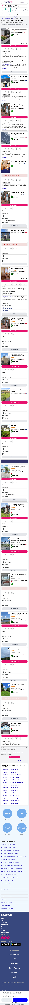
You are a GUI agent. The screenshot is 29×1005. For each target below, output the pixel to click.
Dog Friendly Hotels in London (11, 795)
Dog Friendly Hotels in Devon (10, 772)
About (2, 918)
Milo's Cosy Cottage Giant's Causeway (19, 77)
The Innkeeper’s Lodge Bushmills (17, 134)
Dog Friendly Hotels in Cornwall (11, 785)
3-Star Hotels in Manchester (8, 844)
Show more (14, 71)
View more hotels (14, 756)
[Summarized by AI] (10, 62)
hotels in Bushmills (16, 761)
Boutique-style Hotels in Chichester (9, 874)
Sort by (16, 14)
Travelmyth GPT (5, 932)
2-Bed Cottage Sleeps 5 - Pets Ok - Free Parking (18, 505)
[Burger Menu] (2, 2)
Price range (7, 14)
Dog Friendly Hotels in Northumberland (13, 782)
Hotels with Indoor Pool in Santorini (10, 862)
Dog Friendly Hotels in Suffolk (10, 803)
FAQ (2, 928)
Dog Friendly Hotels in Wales (10, 787)
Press (2, 920)
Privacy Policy (13, 1004)
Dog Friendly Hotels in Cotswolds (11, 780)
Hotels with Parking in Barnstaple (9, 881)
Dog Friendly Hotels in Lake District (12, 774)
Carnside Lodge (15, 649)
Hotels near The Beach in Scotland (9, 853)
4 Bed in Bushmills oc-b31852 (17, 390)
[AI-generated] (9, 55)
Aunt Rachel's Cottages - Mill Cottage (18, 105)
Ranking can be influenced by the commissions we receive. (14, 24)
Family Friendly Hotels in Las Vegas (9, 877)
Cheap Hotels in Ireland (7, 908)
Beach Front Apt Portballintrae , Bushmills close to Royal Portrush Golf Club (19, 539)
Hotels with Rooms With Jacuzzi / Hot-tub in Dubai (13, 856)
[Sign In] (26, 2)
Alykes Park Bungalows (6, 902)
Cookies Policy (7, 1004)
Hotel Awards (4, 924)
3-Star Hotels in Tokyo (6, 896)
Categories (4, 922)
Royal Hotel (3, 899)
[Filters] (2, 14)
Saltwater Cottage (16, 723)
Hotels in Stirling (5, 890)
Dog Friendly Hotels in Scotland (11, 777)
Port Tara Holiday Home (18, 467)
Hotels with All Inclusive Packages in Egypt (11, 865)
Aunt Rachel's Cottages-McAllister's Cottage (18, 319)
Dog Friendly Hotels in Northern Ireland (13, 793)
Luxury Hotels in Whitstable (8, 887)
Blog (2, 926)
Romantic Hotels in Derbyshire (8, 859)
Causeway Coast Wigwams (18, 161)
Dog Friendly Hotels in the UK (10, 769)
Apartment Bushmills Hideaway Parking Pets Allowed (17, 355)
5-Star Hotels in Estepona (7, 893)
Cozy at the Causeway (17, 685)
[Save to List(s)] (9, 29)
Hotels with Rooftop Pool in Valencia (10, 850)
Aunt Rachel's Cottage (17, 193)
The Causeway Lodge (17, 268)
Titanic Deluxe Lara (5, 905)
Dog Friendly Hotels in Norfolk (11, 790)
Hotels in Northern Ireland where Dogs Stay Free (13, 871)
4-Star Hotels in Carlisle (7, 884)
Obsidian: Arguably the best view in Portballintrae (19, 614)
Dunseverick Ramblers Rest (19, 29)
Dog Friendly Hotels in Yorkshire (11, 800)
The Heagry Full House (17, 230)
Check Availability (14, 45)
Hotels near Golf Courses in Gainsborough (11, 868)
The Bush (13, 425)
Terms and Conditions (20, 1004)
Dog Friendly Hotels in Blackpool (11, 798)
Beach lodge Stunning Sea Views (18, 575)
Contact (3, 930)
